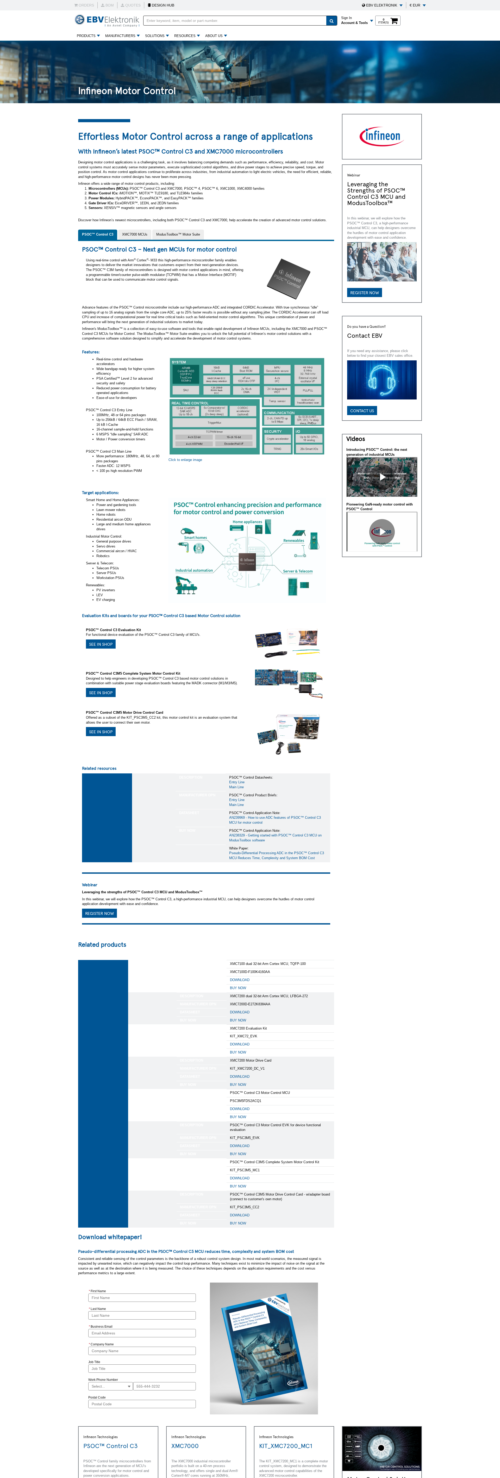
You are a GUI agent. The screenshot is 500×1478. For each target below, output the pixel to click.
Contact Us (362, 410)
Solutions (155, 36)
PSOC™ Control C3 (110, 1445)
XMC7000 (185, 1445)
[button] (382, 5)
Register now (364, 292)
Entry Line (237, 782)
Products (86, 36)
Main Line (236, 787)
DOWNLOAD (239, 980)
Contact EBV (364, 335)
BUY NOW (238, 988)
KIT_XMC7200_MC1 (285, 1445)
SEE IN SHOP (101, 644)
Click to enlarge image (185, 460)
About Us (214, 36)
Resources (185, 36)
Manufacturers (120, 36)
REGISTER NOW (99, 913)
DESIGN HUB (162, 5)
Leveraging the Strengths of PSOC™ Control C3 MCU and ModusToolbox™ (376, 193)
